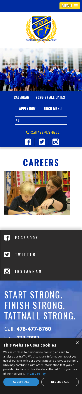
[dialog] (41, 366)
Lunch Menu (51, 108)
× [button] (77, 343)
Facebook (26, 237)
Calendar (21, 97)
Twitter (24, 254)
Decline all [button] (60, 382)
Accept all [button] (21, 382)
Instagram (27, 271)
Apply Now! (27, 108)
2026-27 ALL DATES (50, 97)
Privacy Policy (36, 374)
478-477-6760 (48, 132)
